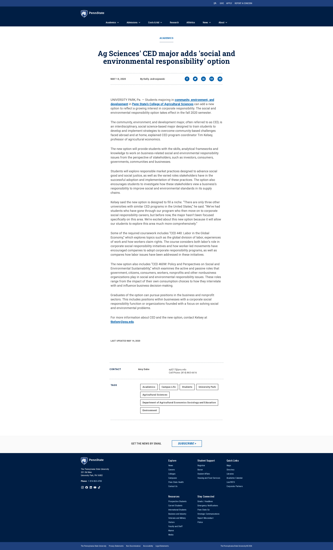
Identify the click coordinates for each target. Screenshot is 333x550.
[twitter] (195, 79)
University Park (207, 387)
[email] (211, 79)
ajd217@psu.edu (177, 369)
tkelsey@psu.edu (122, 322)
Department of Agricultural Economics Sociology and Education (179, 402)
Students (187, 387)
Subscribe (186, 443)
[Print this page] (219, 79)
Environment (150, 410)
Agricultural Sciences (155, 394)
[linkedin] (203, 79)
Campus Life (169, 387)
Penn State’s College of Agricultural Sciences (162, 104)
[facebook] (187, 79)
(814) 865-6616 (189, 372)
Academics (167, 38)
